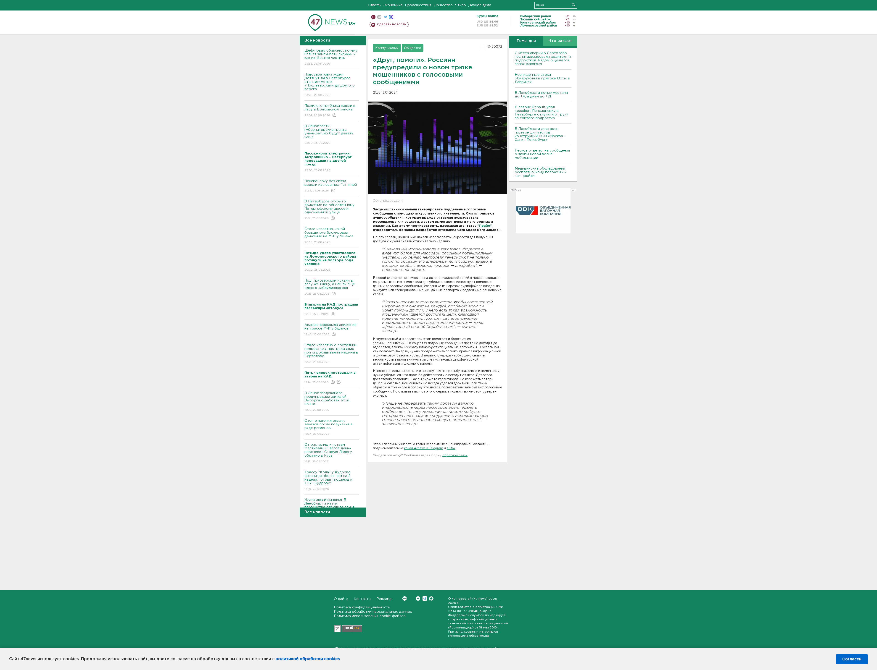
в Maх (451, 448)
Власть (374, 5)
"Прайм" (484, 226)
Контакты (362, 598)
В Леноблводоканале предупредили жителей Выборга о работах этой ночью (326, 401)
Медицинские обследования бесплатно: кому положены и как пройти (541, 172)
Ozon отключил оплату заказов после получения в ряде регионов (328, 427)
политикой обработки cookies (308, 659)
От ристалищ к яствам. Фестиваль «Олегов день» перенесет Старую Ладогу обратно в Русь (328, 453)
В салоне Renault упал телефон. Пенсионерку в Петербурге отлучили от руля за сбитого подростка (541, 113)
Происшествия (418, 5)
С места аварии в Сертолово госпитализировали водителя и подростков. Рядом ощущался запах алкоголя (543, 58)
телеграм (385, 17)
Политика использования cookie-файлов (370, 616)
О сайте (341, 598)
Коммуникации (387, 48)
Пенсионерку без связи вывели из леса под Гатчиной (330, 186)
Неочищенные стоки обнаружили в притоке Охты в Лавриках (542, 78)
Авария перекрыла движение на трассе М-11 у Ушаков (330, 329)
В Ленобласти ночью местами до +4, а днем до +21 (541, 94)
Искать (573, 4)
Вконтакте (418, 598)
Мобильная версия (373, 17)
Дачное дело (479, 5)
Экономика (392, 5)
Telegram (425, 598)
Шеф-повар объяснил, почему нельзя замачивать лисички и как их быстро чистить (331, 57)
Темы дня (526, 41)
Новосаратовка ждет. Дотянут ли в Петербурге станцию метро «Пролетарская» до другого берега (329, 84)
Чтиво (460, 5)
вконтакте (379, 17)
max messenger (391, 17)
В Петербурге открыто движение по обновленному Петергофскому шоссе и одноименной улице (329, 210)
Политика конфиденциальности (362, 607)
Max (431, 598)
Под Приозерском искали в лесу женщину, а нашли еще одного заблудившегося (329, 287)
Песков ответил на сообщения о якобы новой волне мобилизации (542, 154)
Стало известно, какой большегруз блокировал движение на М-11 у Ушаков (329, 235)
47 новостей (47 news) (470, 599)
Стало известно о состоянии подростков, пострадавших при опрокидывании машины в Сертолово (331, 353)
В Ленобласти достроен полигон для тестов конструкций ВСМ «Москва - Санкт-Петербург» (540, 134)
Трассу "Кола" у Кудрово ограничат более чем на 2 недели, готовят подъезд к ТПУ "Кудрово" (328, 480)
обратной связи (455, 455)
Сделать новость (391, 24)
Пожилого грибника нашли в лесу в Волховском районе (329, 110)
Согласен (851, 659)
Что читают (560, 41)
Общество (443, 5)
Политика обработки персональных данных (373, 611)
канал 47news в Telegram (423, 448)
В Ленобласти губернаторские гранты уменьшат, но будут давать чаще (328, 134)
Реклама (384, 598)
